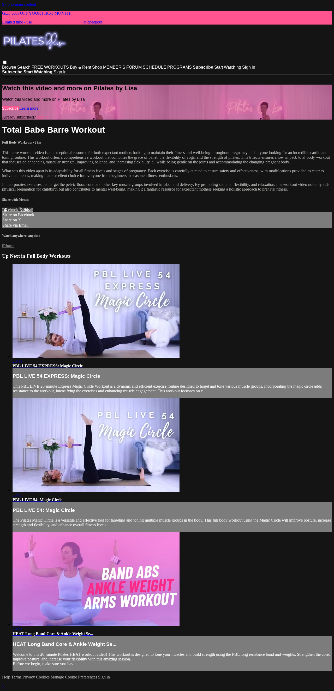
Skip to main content (19, 4)
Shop (97, 67)
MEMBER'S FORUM (122, 67)
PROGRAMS (179, 67)
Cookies (43, 677)
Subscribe (10, 108)
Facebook (10, 210)
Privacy (29, 677)
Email (28, 210)
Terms (16, 677)
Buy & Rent (80, 67)
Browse (9, 67)
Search (24, 67)
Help (6, 677)
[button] (5, 62)
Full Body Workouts (17, 142)
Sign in (248, 67)
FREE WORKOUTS (50, 67)
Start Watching (228, 67)
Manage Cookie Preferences (74, 677)
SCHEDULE (154, 67)
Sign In (60, 72)
